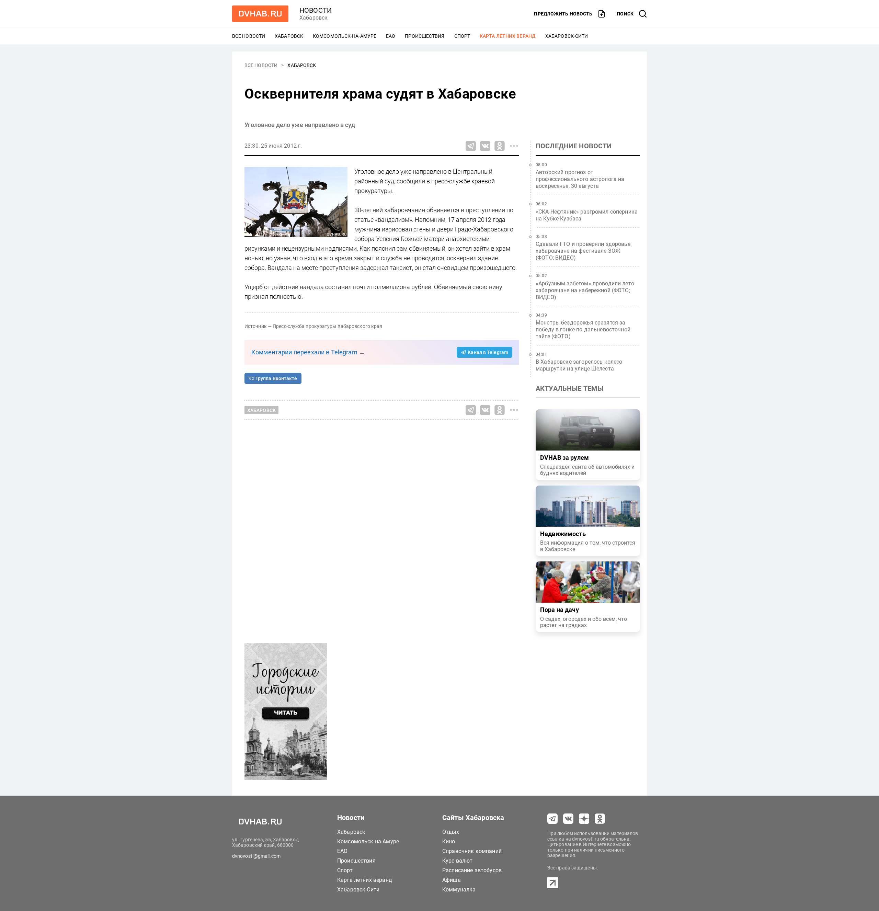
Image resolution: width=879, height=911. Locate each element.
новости (315, 10)
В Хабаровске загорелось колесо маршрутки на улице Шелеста (579, 365)
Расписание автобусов (472, 870)
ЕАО (390, 36)
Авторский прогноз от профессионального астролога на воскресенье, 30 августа (580, 179)
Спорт (462, 36)
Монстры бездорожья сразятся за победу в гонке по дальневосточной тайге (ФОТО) (583, 329)
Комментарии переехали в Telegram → (308, 352)
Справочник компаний (472, 851)
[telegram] (552, 818)
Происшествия (424, 36)
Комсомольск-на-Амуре (344, 36)
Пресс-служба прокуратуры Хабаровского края (327, 326)
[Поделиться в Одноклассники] (499, 146)
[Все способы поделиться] (514, 146)
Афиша (451, 880)
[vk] (568, 818)
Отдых (450, 832)
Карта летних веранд (508, 36)
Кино (448, 841)
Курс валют (457, 860)
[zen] (584, 818)
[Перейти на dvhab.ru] (260, 13)
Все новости (248, 36)
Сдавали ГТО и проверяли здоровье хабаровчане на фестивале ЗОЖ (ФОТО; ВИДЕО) (583, 251)
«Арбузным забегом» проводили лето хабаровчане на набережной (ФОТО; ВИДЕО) (585, 290)
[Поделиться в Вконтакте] (485, 146)
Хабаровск (289, 36)
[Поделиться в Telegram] (471, 146)
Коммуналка (459, 889)
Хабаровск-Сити (566, 36)
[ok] (600, 818)
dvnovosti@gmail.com (256, 856)
